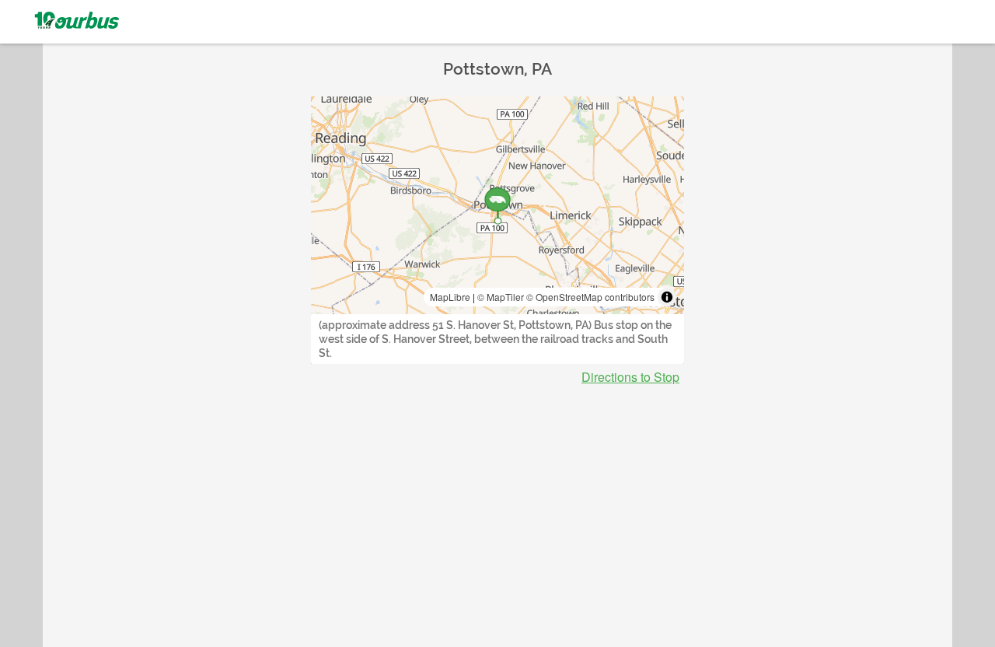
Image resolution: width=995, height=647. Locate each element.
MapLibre (450, 296)
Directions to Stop (630, 377)
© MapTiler (500, 296)
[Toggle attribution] (667, 297)
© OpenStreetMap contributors (590, 296)
